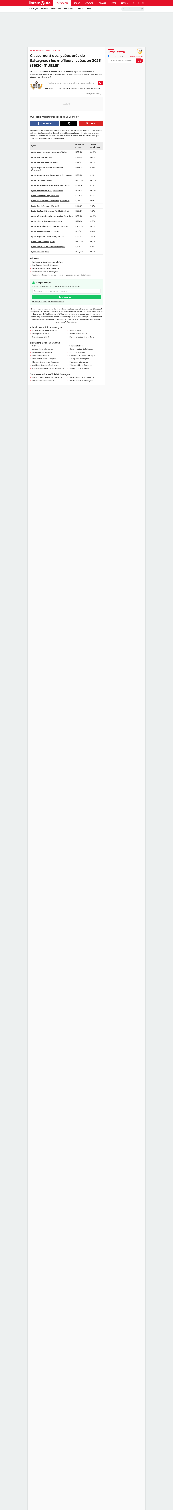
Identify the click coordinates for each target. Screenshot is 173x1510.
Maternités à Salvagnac (78, 362)
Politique (33, 9)
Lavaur (48, 180)
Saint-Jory (68, 216)
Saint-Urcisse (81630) (40, 337)
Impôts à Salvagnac (77, 352)
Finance (102, 3)
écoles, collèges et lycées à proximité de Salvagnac (71, 275)
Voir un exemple (136, 56)
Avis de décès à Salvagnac (42, 349)
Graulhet (65, 211)
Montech (57, 221)
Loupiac (58, 88)
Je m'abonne (65, 297)
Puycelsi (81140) (75, 330)
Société (44, 9)
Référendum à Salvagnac (79, 368)
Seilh (52, 242)
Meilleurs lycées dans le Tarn (81, 337)
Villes (88, 9)
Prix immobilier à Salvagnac (80, 365)
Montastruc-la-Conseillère (81, 88)
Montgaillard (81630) (40, 334)
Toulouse (64, 226)
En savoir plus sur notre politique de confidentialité (48, 302)
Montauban (67, 175)
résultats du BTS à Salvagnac (46, 272)
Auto (113, 3)
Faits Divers (56, 9)
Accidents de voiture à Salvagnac (45, 365)
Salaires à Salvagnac (77, 346)
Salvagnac (36, 346)
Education (68, 9)
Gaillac (66, 88)
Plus (123, 3)
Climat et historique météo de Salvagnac (48, 368)
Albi (63, 247)
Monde (79, 9)
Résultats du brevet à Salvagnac (82, 377)
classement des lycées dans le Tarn (48, 262)
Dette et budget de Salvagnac (81, 349)
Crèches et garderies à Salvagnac (82, 355)
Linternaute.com (116, 56)
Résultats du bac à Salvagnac (43, 381)
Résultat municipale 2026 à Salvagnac (47, 377)
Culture (89, 3)
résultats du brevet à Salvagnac (47, 268)
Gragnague (36, 170)
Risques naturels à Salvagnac (43, 359)
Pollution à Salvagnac (40, 355)
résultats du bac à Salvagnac (46, 265)
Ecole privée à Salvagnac (79, 359)
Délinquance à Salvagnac (42, 352)
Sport (77, 3)
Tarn (58, 51)
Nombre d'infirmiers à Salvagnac (45, 362)
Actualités (62, 3)
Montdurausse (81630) (78, 334)
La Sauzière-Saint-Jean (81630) (44, 330)
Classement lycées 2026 (44, 51)
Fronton (97, 88)
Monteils (54, 206)
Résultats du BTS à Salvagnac (81, 381)
